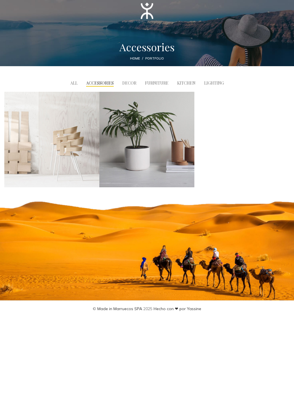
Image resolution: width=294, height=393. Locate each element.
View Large (94, 97)
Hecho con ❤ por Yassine (177, 308)
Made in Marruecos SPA (119, 308)
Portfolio (154, 58)
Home (135, 58)
